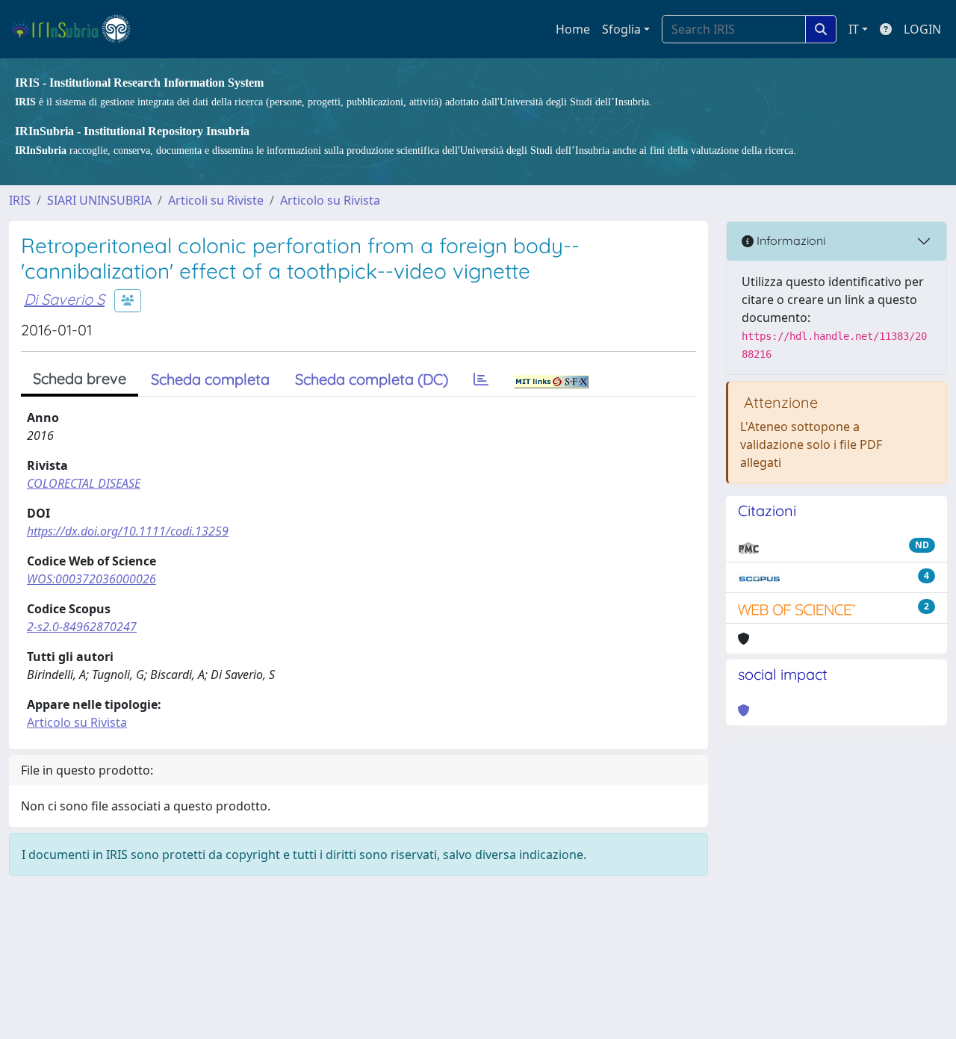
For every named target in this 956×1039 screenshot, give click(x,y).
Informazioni (789, 240)
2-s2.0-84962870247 (82, 626)
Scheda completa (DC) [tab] (371, 379)
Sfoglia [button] (621, 29)
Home (573, 29)
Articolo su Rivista (330, 200)
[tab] (481, 379)
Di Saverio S (64, 299)
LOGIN (922, 29)
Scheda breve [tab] (79, 378)
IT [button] (853, 29)
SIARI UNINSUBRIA (99, 200)
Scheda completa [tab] (210, 379)
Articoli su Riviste (216, 200)
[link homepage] (77, 29)
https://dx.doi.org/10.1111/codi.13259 (128, 531)
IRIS (20, 200)
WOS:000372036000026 (91, 579)
